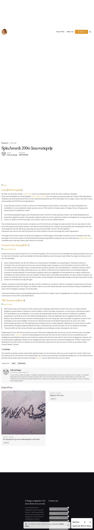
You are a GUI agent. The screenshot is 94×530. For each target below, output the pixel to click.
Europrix (38, 358)
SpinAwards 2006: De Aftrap (82, 526)
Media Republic (15, 189)
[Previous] (84, 522)
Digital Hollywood (85, 238)
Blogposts (4, 143)
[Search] (90, 32)
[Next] (90, 522)
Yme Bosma (27, 194)
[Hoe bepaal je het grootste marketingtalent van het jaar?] (23, 412)
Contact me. (81, 32)
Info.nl (21, 300)
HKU (25, 245)
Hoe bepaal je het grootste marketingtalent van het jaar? (21, 439)
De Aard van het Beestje (11, 245)
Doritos (43, 196)
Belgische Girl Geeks (57, 395)
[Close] (68, 525)
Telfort (38, 196)
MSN (33, 196)
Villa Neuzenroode (9, 300)
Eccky (4, 189)
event (13, 363)
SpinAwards (21, 363)
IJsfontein (18, 335)
